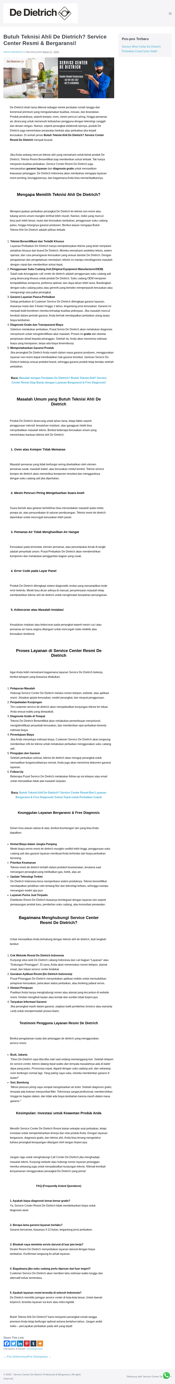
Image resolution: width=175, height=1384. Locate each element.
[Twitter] (13, 1343)
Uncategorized (34, 1348)
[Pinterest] (27, 1343)
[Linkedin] (20, 1343)
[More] (40, 1343)
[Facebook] (7, 1343)
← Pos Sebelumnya (15, 1356)
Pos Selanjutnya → (39, 1356)
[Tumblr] (33, 1343)
